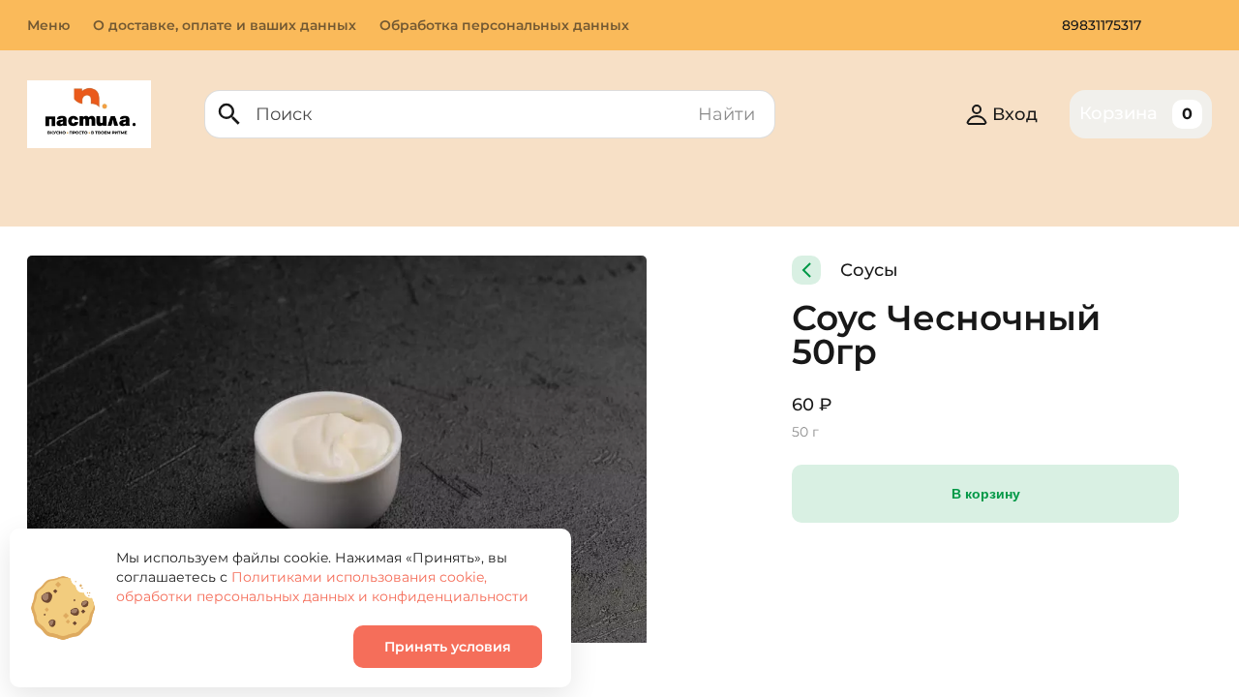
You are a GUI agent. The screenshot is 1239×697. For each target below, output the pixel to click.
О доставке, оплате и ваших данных (224, 25)
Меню (48, 25)
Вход (1015, 114)
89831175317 (1101, 25)
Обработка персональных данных (504, 25)
